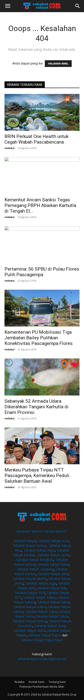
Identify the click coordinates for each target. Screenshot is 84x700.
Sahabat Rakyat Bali (51, 588)
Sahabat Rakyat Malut (30, 630)
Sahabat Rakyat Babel (53, 564)
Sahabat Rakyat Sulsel (41, 611)
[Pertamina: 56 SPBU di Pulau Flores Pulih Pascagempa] (42, 244)
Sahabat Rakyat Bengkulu (34, 560)
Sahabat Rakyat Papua (45, 635)
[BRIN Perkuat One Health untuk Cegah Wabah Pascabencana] (42, 112)
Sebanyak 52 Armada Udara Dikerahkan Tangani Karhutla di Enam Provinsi (36, 406)
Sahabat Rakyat (25, 541)
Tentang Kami (57, 682)
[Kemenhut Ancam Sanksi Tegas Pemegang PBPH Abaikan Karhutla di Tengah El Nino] (42, 175)
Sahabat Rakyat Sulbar (52, 616)
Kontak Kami (36, 682)
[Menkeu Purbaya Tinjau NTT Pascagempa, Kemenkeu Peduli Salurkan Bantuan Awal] (42, 445)
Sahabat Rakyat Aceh (53, 541)
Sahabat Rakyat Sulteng (30, 621)
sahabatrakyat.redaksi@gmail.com (42, 659)
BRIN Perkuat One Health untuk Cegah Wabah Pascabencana (36, 139)
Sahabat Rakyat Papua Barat (42, 640)
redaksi (9, 148)
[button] (7, 6)
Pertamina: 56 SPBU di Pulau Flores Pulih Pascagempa (41, 271)
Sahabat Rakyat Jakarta (30, 578)
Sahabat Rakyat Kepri (39, 550)
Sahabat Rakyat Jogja (40, 583)
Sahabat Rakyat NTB (30, 593)
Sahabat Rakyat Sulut (49, 626)
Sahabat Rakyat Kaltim (29, 607)
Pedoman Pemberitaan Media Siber (42, 687)
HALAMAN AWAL (58, 63)
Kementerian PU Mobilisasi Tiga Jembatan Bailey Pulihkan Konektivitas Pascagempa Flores (38, 337)
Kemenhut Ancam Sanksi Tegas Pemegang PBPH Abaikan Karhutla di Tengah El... (40, 205)
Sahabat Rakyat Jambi (53, 555)
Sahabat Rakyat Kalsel (53, 602)
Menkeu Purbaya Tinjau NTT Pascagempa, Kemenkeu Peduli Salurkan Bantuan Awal (36, 475)
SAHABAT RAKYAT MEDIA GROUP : (42, 531)
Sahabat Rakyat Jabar (53, 574)
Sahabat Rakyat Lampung (35, 569)
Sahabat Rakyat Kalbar (39, 597)
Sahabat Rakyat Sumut (29, 545)
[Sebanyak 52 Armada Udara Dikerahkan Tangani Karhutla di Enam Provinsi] (42, 377)
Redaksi (19, 682)
